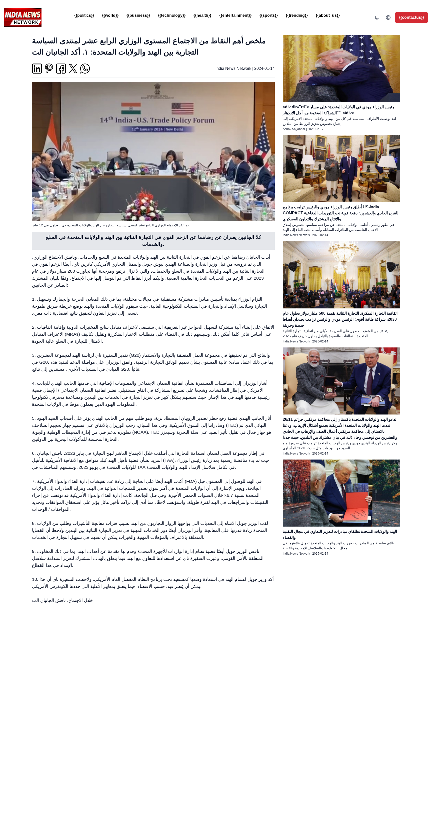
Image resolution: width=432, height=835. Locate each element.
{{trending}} (297, 15)
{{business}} (138, 15)
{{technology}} (172, 15)
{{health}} (202, 15)
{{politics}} (84, 15)
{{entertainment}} (235, 15)
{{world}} (110, 15)
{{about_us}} (328, 15)
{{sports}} (269, 15)
